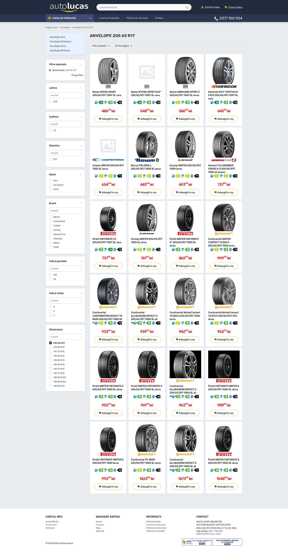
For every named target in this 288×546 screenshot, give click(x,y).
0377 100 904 (231, 18)
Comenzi (50, 528)
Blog (98, 528)
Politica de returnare (156, 528)
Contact (100, 524)
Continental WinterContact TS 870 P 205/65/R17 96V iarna (223, 316)
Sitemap (100, 531)
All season (58, 185)
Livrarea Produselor (156, 524)
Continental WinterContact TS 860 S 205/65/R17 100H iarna (185, 316)
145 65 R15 (58, 369)
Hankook (57, 238)
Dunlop (56, 230)
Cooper (56, 225)
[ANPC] (197, 542)
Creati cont (51, 524)
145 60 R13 (58, 364)
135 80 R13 (58, 360)
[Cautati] (188, 7)
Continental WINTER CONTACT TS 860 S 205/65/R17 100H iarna (221, 242)
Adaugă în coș (110, 119)
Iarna (55, 189)
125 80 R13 (58, 347)
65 (54, 130)
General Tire (59, 234)
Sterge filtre (77, 75)
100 (55, 275)
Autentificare (52, 521)
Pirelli (56, 247)
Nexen (56, 243)
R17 (55, 159)
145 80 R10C (59, 377)
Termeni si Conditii (155, 531)
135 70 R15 (58, 351)
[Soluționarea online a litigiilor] (227, 542)
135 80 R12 (58, 356)
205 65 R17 (64, 70)
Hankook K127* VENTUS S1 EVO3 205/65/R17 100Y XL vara (223, 95)
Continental (59, 221)
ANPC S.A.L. (210, 534)
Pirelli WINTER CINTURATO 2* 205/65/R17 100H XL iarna (184, 242)
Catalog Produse (64, 18)
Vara (55, 180)
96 (54, 279)
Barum (56, 217)
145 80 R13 (58, 386)
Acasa (99, 521)
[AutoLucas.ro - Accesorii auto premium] (67, 7)
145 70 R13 (58, 373)
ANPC (199, 534)
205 (55, 101)
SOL (219, 534)
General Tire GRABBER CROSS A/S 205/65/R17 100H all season (221, 169)
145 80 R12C (59, 381)
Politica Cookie (153, 521)
